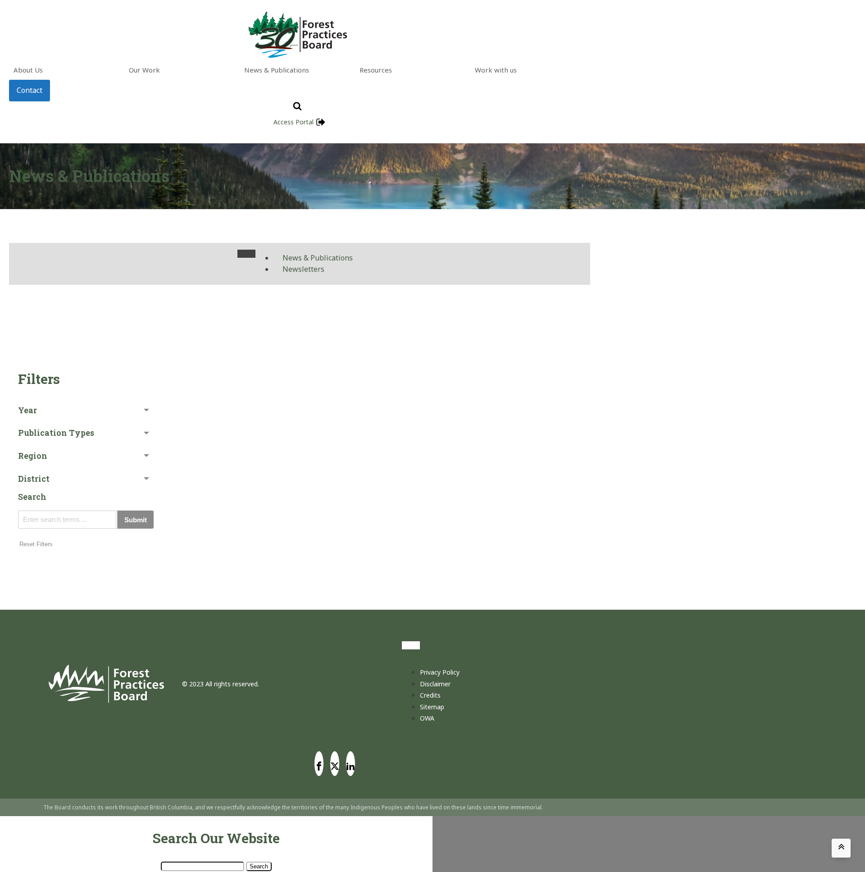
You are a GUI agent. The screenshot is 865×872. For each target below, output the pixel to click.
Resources (376, 69)
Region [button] (32, 455)
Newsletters (303, 269)
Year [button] (27, 410)
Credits (430, 695)
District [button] (34, 478)
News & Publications (276, 69)
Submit (135, 520)
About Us (28, 69)
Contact (29, 90)
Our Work (144, 69)
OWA (427, 718)
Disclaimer (435, 684)
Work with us (496, 69)
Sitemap (432, 707)
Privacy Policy (440, 672)
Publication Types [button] (56, 432)
